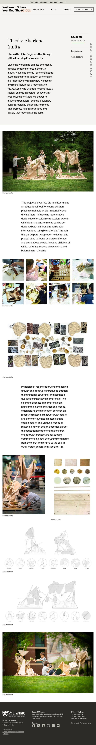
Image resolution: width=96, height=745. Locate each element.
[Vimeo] (54, 726)
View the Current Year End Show (46, 2)
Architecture (77, 57)
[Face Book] (34, 726)
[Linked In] (44, 726)
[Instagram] (49, 726)
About (67, 9)
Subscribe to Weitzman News (81, 723)
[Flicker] (59, 726)
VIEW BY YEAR (83, 9)
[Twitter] (39, 726)
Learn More (36, 718)
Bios (54, 9)
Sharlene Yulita (78, 41)
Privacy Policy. (7, 729)
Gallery (38, 9)
